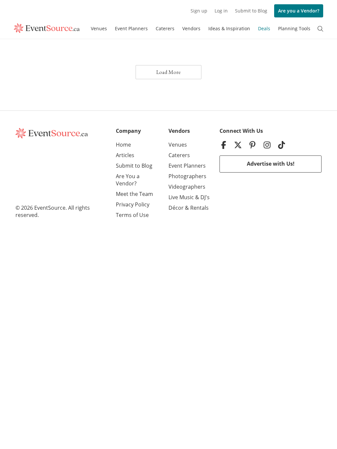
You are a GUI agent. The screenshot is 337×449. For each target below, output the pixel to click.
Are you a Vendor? (298, 11)
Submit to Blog (251, 11)
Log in (221, 11)
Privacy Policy (132, 204)
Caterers (165, 28)
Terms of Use (132, 215)
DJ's (205, 197)
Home (123, 144)
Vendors (191, 28)
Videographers (186, 186)
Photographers (187, 176)
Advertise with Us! (271, 163)
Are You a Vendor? (128, 180)
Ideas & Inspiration (229, 28)
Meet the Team (134, 194)
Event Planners (131, 28)
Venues (99, 28)
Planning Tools (294, 28)
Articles (125, 155)
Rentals (199, 207)
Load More (168, 72)
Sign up (199, 11)
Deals (264, 28)
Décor (176, 207)
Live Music (181, 197)
